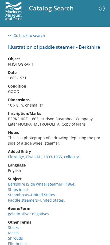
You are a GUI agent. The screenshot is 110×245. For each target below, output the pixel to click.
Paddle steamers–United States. (36, 200)
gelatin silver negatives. (29, 213)
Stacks (13, 227)
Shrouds (15, 238)
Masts (13, 232)
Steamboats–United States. (32, 194)
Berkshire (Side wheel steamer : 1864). (42, 184)
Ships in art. (19, 189)
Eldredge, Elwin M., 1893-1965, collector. (44, 156)
